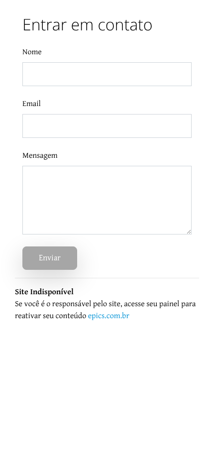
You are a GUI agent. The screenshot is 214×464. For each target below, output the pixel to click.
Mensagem (40, 155)
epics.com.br (108, 316)
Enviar (50, 258)
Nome (32, 52)
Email (31, 104)
